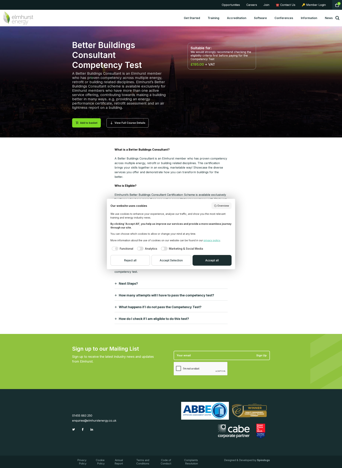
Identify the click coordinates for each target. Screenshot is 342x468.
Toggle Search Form (337, 18)
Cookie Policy (100, 461)
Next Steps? (128, 283)
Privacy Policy (81, 461)
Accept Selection (171, 260)
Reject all (130, 260)
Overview (223, 205)
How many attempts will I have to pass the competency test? (166, 295)
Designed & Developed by (247, 460)
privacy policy (212, 240)
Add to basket (86, 123)
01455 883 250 (82, 415)
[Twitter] (74, 429)
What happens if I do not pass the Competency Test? (160, 307)
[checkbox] (121, 248)
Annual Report (119, 461)
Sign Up (261, 355)
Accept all (212, 260)
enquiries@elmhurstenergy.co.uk (94, 420)
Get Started (192, 18)
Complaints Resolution (191, 461)
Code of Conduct (166, 461)
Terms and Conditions (142, 461)
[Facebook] (83, 429)
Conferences (283, 18)
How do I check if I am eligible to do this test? (154, 319)
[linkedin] (92, 429)
